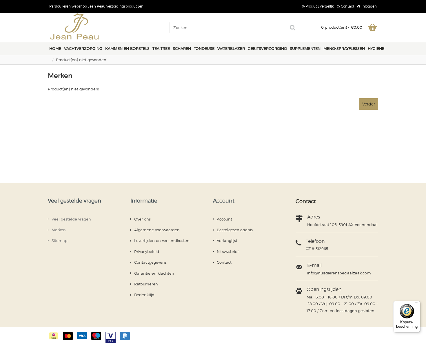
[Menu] (416, 304)
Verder (368, 104)
